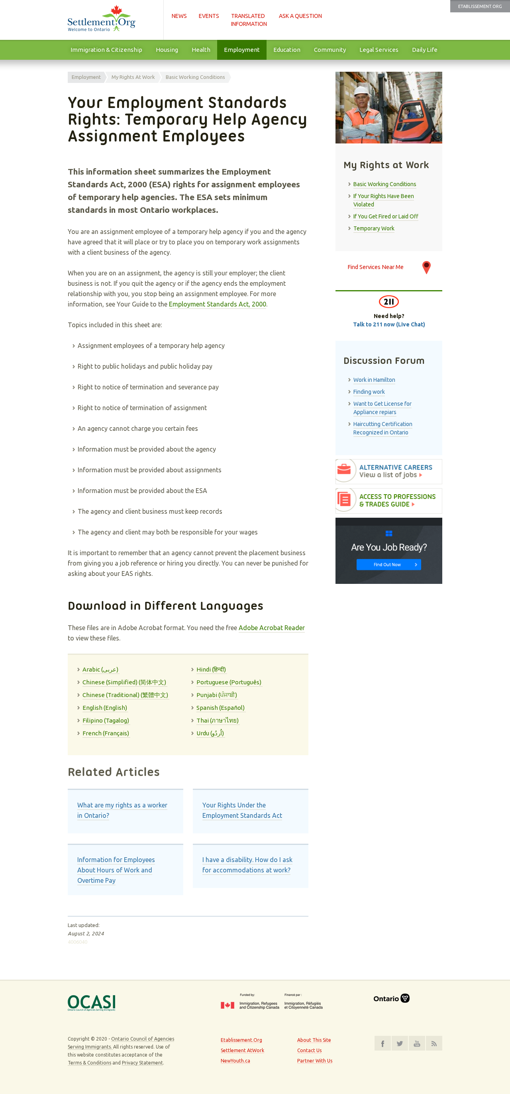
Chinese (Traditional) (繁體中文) (125, 694)
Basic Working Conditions (195, 77)
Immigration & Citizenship (106, 49)
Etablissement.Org (480, 6)
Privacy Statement (142, 1062)
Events (209, 16)
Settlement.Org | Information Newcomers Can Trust (111, 20)
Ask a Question (300, 16)
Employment (242, 49)
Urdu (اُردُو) (210, 733)
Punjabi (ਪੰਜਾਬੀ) (217, 694)
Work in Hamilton (374, 380)
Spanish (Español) (221, 707)
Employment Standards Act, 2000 (217, 304)
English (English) (105, 707)
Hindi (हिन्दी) (211, 669)
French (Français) (106, 733)
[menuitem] (106, 50)
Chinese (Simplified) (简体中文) (124, 682)
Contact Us (309, 1050)
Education (286, 49)
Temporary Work (373, 228)
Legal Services (378, 49)
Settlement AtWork (242, 1050)
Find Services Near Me (375, 266)
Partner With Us (314, 1060)
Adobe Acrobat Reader (272, 627)
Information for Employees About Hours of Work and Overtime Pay (116, 870)
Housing (167, 49)
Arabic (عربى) (101, 669)
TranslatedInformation (249, 20)
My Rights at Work (133, 77)
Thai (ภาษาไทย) (218, 720)
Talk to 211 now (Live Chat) (389, 324)
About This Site (314, 1040)
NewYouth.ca (235, 1060)
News (179, 16)
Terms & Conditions (89, 1062)
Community (330, 49)
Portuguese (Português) (229, 682)
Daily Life (424, 49)
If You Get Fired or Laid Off (385, 216)
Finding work (369, 392)
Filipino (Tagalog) (106, 720)
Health (201, 49)
